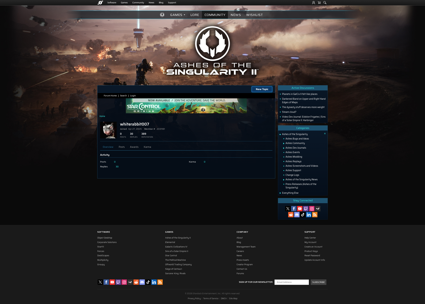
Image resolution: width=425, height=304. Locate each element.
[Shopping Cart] (319, 2)
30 (117, 166)
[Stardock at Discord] (297, 215)
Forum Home (110, 95)
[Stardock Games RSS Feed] (315, 215)
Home (102, 116)
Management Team (246, 246)
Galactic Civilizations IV (176, 246)
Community (138, 2)
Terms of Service (210, 298)
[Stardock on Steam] (318, 209)
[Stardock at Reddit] (291, 215)
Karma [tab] (147, 147)
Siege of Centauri (173, 269)
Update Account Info (314, 260)
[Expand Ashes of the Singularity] (280, 134)
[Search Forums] (324, 2)
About (240, 237)
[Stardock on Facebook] (294, 209)
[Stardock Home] (100, 3)
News (151, 2)
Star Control (171, 255)
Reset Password (312, 255)
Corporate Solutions (107, 242)
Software (111, 2)
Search (123, 95)
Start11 (100, 246)
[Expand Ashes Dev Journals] (283, 148)
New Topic (262, 89)
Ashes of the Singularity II (178, 237)
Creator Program (245, 264)
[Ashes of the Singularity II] (212, 50)
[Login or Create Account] (313, 2)
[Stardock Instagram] (312, 209)
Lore (194, 14)
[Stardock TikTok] (303, 215)
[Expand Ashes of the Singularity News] (283, 180)
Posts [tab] (122, 147)
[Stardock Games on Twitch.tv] (306, 209)
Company (242, 232)
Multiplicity (102, 260)
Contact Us (242, 269)
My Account (310, 242)
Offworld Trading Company (178, 264)
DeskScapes (103, 255)
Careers (240, 251)
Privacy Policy (194, 298)
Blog (161, 2)
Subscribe (318, 282)
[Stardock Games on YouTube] (300, 209)
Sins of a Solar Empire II (176, 251)
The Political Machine (175, 260)
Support (172, 2)
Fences (100, 251)
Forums (240, 273)
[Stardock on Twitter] (288, 209)
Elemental (170, 242)
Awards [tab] (134, 147)
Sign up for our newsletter (255, 282)
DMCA (224, 298)
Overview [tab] (108, 147)
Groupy (101, 264)
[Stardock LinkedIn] (309, 215)
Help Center (310, 237)
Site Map (233, 298)
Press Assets (243, 260)
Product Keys (311, 251)
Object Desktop (104, 237)
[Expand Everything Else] (280, 193)
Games (124, 2)
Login (133, 95)
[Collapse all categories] (325, 133)
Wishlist (254, 14)
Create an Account (313, 246)
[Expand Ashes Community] (283, 143)
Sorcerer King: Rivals (175, 273)
